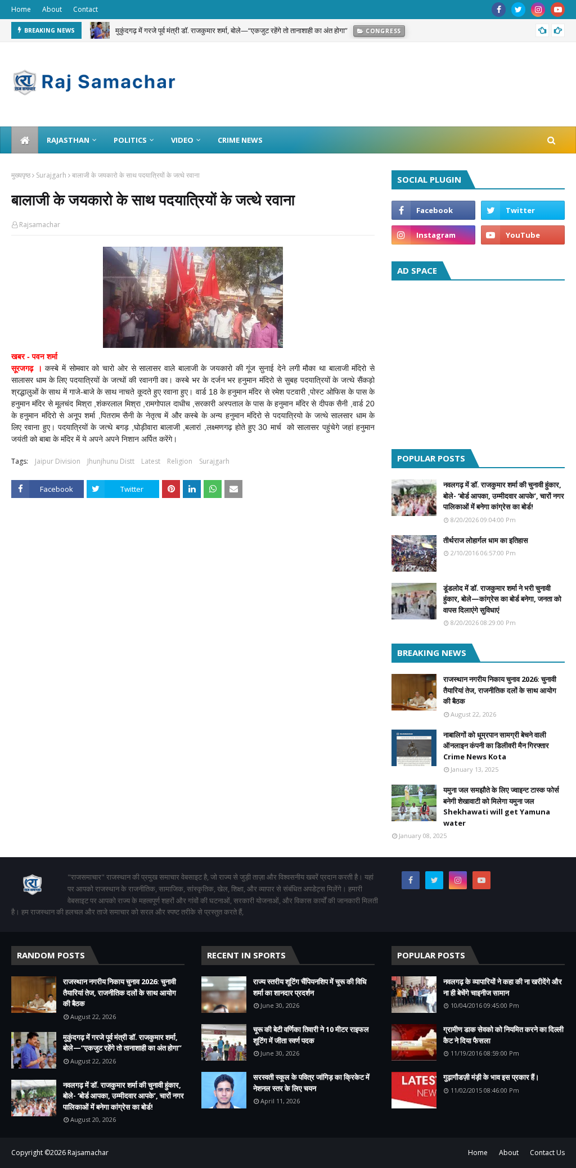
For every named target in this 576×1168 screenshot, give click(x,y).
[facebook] (499, 9)
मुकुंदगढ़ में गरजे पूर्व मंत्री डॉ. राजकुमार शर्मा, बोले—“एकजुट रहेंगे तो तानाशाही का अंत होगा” (122, 1042)
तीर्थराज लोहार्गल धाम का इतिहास (485, 540)
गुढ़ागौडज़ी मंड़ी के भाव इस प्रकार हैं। (491, 1077)
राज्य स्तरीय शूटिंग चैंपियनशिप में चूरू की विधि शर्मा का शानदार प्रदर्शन (310, 987)
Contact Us (547, 1152)
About (52, 9)
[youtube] (558, 9)
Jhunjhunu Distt (110, 461)
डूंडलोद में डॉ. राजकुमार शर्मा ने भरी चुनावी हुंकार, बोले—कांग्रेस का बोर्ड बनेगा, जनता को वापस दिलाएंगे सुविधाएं (502, 599)
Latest (150, 461)
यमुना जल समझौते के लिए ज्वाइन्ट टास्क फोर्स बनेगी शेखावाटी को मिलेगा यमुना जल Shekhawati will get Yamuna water (501, 806)
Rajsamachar (39, 224)
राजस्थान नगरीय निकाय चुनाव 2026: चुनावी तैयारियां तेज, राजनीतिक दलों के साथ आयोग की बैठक (499, 690)
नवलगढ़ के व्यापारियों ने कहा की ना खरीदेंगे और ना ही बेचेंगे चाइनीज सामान (502, 987)
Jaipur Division (57, 461)
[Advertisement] (478, 362)
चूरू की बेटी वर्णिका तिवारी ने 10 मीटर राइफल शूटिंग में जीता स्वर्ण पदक (311, 1034)
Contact (85, 9)
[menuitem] (24, 139)
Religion (179, 461)
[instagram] (538, 9)
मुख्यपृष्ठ (20, 175)
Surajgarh (51, 175)
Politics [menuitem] (130, 140)
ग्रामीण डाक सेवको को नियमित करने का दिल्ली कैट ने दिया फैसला (503, 1034)
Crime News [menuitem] (240, 140)
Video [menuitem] (182, 140)
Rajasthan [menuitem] (68, 140)
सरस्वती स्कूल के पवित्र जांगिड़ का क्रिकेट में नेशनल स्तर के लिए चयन (311, 1082)
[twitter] (518, 9)
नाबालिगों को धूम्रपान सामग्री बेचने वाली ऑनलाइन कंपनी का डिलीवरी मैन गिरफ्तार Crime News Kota (496, 746)
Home (21, 9)
